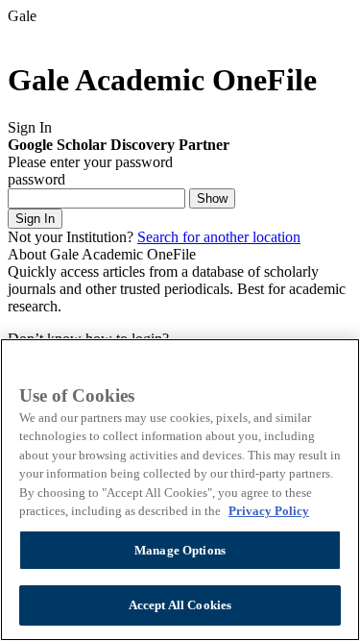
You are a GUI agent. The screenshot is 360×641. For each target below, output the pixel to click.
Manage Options (180, 550)
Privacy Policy (268, 511)
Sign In (35, 218)
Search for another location (218, 237)
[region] (180, 489)
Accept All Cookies (180, 605)
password (36, 179)
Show (212, 198)
